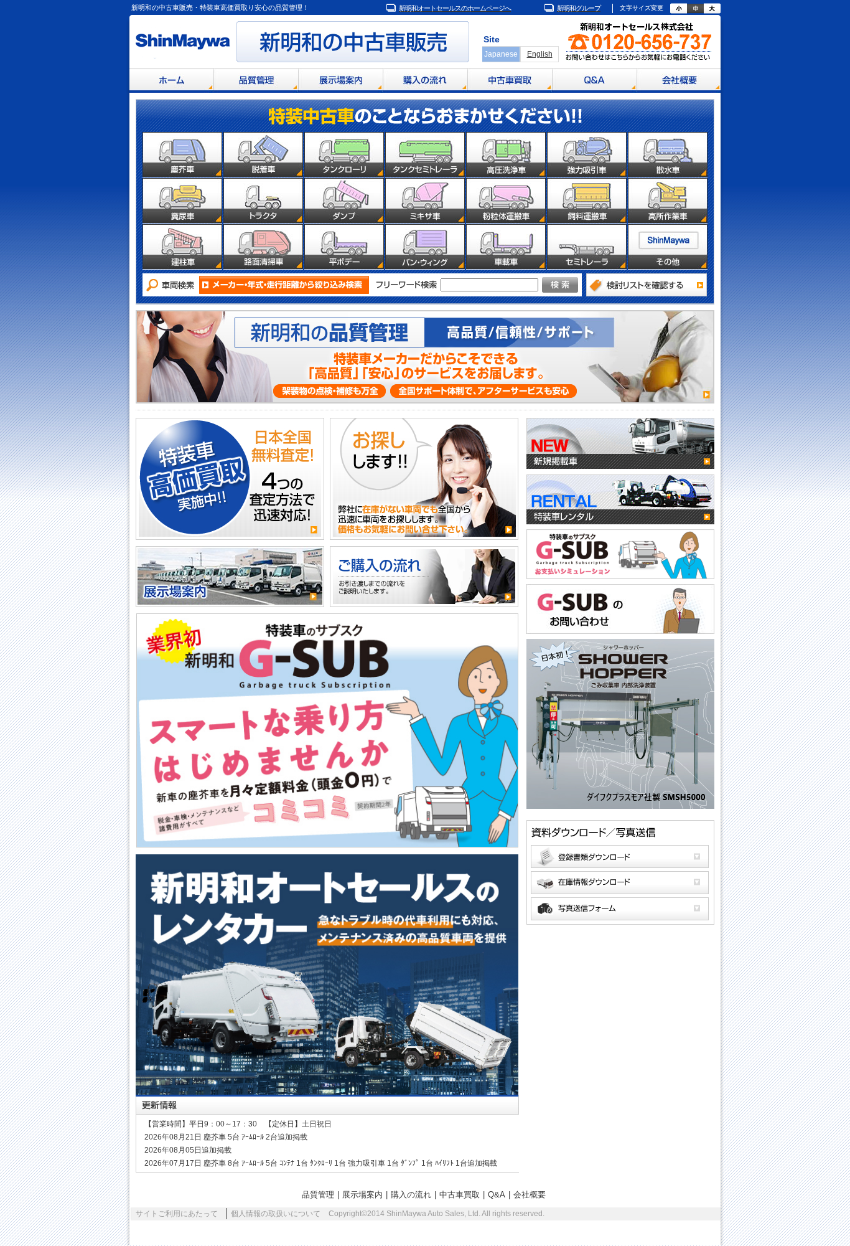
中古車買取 (459, 1194)
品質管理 (318, 1194)
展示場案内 (362, 1194)
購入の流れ (411, 1194)
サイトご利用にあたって (177, 1213)
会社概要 (529, 1194)
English (540, 54)
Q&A (496, 1194)
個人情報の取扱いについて (275, 1213)
